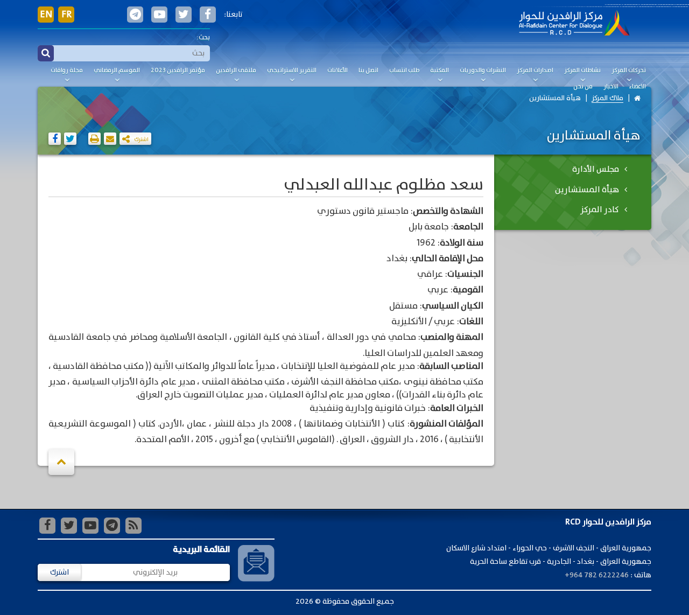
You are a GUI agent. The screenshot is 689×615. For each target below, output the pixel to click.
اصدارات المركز (535, 70)
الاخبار (610, 87)
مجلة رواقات (67, 70)
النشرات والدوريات (483, 70)
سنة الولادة (461, 243)
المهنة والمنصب (451, 337)
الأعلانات (337, 70)
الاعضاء (637, 87)
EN (46, 14)
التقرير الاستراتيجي (292, 70)
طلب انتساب (404, 70)
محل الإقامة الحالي (447, 259)
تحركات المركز (628, 70)
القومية (468, 290)
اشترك (59, 572)
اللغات (471, 322)
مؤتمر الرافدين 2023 (178, 70)
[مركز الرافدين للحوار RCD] (574, 24)
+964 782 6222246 (597, 575)
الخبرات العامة (456, 408)
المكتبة (439, 70)
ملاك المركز (607, 98)
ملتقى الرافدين (236, 70)
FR (66, 14)
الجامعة (468, 227)
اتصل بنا (368, 70)
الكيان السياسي (452, 306)
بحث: (203, 37)
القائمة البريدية (201, 549)
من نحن (583, 87)
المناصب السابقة (451, 366)
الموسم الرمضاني (117, 70)
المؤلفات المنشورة (446, 424)
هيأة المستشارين (555, 98)
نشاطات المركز (582, 70)
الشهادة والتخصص (448, 211)
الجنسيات (465, 274)
